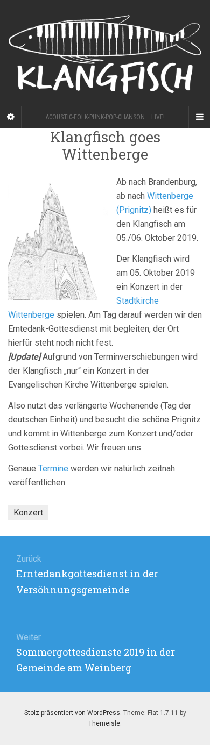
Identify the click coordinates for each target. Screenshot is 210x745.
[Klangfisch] (105, 53)
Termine (53, 468)
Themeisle (104, 723)
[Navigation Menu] (199, 117)
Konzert (28, 512)
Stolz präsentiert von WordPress (72, 713)
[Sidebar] (11, 117)
